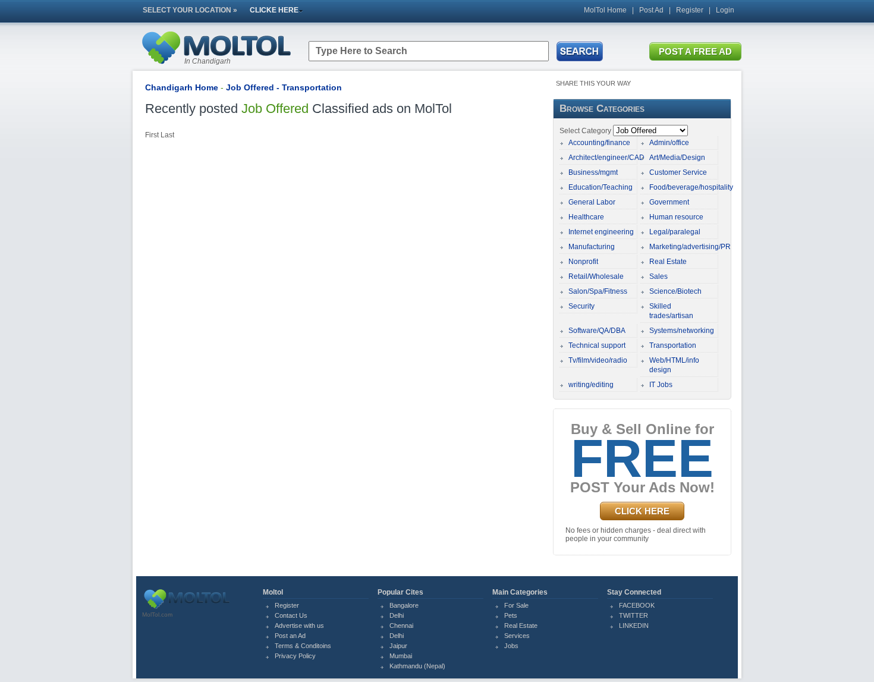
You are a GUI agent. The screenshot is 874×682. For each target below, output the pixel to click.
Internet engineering (601, 232)
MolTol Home (605, 10)
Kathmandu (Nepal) (417, 666)
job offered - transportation (284, 87)
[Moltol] (216, 66)
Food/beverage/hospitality (691, 187)
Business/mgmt (593, 172)
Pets (510, 615)
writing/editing (591, 385)
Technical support (596, 345)
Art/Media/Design (677, 157)
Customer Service (678, 172)
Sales (658, 276)
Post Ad (651, 10)
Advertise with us (299, 625)
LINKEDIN (634, 625)
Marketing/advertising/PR (690, 247)
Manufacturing (591, 247)
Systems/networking (681, 330)
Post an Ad (290, 635)
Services (517, 635)
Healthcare (586, 217)
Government (669, 202)
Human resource (676, 217)
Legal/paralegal (674, 232)
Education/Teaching (600, 187)
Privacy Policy (295, 655)
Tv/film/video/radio (597, 360)
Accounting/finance (599, 143)
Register (689, 10)
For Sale (516, 605)
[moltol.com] (186, 609)
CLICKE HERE (274, 10)
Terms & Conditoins (303, 645)
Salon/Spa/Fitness (597, 291)
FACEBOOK (637, 605)
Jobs (511, 645)
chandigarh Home (181, 87)
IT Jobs (660, 385)
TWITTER (633, 615)
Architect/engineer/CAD (606, 157)
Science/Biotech (675, 291)
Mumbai (400, 655)
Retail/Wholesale (596, 276)
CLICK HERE (642, 511)
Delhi (396, 615)
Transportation (672, 345)
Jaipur (398, 645)
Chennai (401, 625)
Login (725, 10)
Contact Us (291, 615)
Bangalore (404, 605)
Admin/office (669, 143)
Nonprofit (583, 261)
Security (581, 306)
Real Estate (668, 261)
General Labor (591, 202)
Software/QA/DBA (596, 330)
